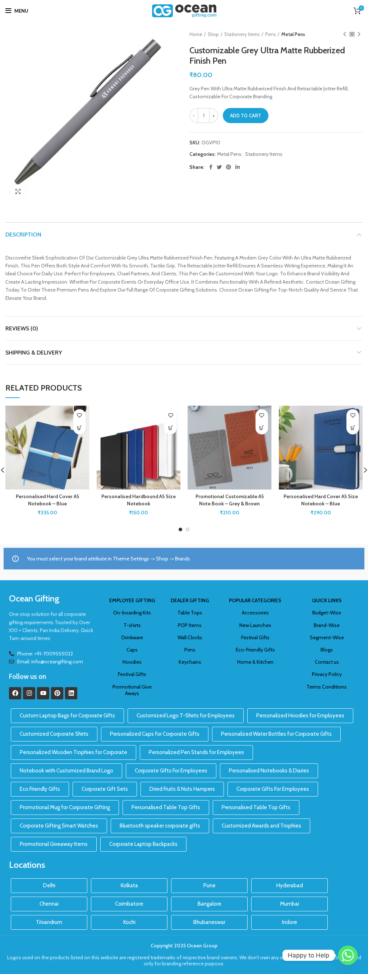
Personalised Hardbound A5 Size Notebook (138, 500)
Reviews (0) (21, 328)
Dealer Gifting (190, 600)
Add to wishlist (79, 415)
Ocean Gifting (34, 598)
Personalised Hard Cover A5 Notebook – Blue (47, 500)
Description (23, 234)
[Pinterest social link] (228, 167)
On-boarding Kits (132, 612)
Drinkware (132, 637)
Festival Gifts (132, 674)
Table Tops (190, 612)
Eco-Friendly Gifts (255, 649)
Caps (132, 649)
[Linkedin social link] (237, 167)
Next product (359, 34)
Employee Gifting (132, 600)
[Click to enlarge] (18, 191)
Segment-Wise (327, 637)
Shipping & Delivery (33, 352)
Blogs (327, 649)
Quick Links (327, 600)
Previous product (344, 34)
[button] (79, 428)
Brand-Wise (327, 625)
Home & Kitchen (255, 662)
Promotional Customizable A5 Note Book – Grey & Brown (230, 500)
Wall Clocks (190, 637)
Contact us (327, 662)
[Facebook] (15, 693)
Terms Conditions (327, 687)
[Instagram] (29, 693)
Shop (213, 34)
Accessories (255, 612)
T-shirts (132, 625)
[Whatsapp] (348, 955)
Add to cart (245, 115)
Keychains (190, 662)
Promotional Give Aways (132, 690)
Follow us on (27, 676)
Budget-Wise (326, 612)
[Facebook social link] (211, 167)
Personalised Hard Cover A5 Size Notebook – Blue (321, 500)
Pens (270, 34)
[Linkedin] (71, 693)
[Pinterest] (57, 693)
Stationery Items (242, 34)
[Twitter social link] (219, 167)
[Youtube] (43, 693)
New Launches (255, 625)
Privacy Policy (327, 674)
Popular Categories (255, 600)
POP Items (190, 625)
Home (195, 34)
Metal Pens (293, 34)
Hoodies (132, 662)
